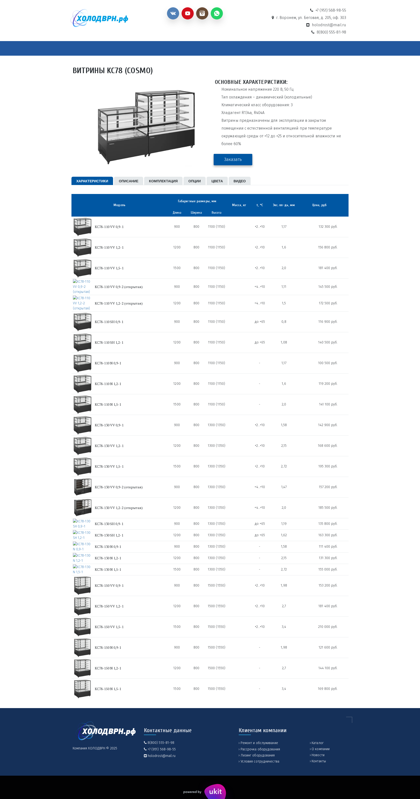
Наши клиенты (276, 48)
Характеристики (92, 180)
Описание (128, 180)
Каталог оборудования (124, 48)
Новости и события (202, 48)
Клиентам (238, 48)
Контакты (307, 48)
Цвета (217, 180)
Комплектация (163, 180)
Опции (194, 180)
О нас (165, 48)
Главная (86, 48)
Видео (240, 180)
